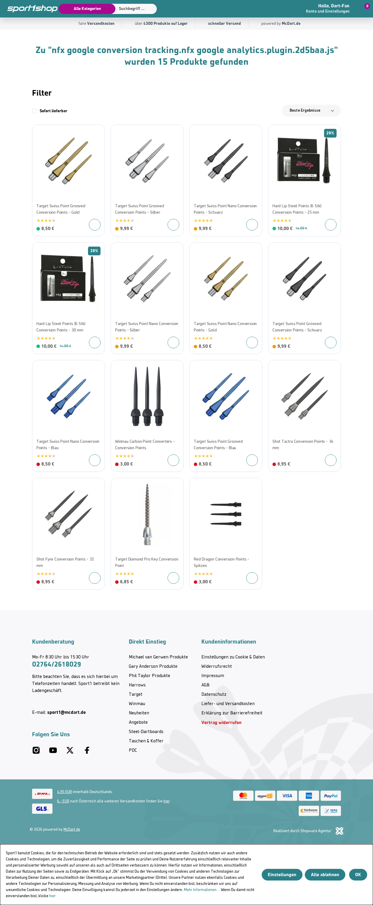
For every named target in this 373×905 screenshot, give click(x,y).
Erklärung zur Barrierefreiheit (232, 713)
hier (166, 801)
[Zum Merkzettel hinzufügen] (40, 132)
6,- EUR (63, 801)
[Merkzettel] (289, 8)
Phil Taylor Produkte (149, 676)
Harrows (137, 685)
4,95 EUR (64, 792)
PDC (133, 750)
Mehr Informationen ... (202, 890)
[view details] (68, 180)
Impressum (212, 676)
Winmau (137, 704)
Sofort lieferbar (53, 110)
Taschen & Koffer (146, 741)
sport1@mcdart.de (66, 712)
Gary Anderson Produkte (153, 666)
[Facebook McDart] (87, 752)
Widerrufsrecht (216, 666)
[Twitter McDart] (70, 752)
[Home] (29, 9)
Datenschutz (213, 694)
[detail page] (95, 225)
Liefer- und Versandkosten (228, 704)
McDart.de (72, 829)
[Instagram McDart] (36, 752)
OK (358, 874)
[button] (331, 9)
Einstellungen (282, 874)
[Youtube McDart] (53, 752)
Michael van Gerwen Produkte (158, 657)
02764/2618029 (56, 664)
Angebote (138, 722)
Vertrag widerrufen (221, 722)
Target (135, 694)
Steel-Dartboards (146, 732)
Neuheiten (139, 713)
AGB (205, 685)
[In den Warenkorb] (331, 225)
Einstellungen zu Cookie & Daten (233, 657)
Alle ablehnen (325, 874)
